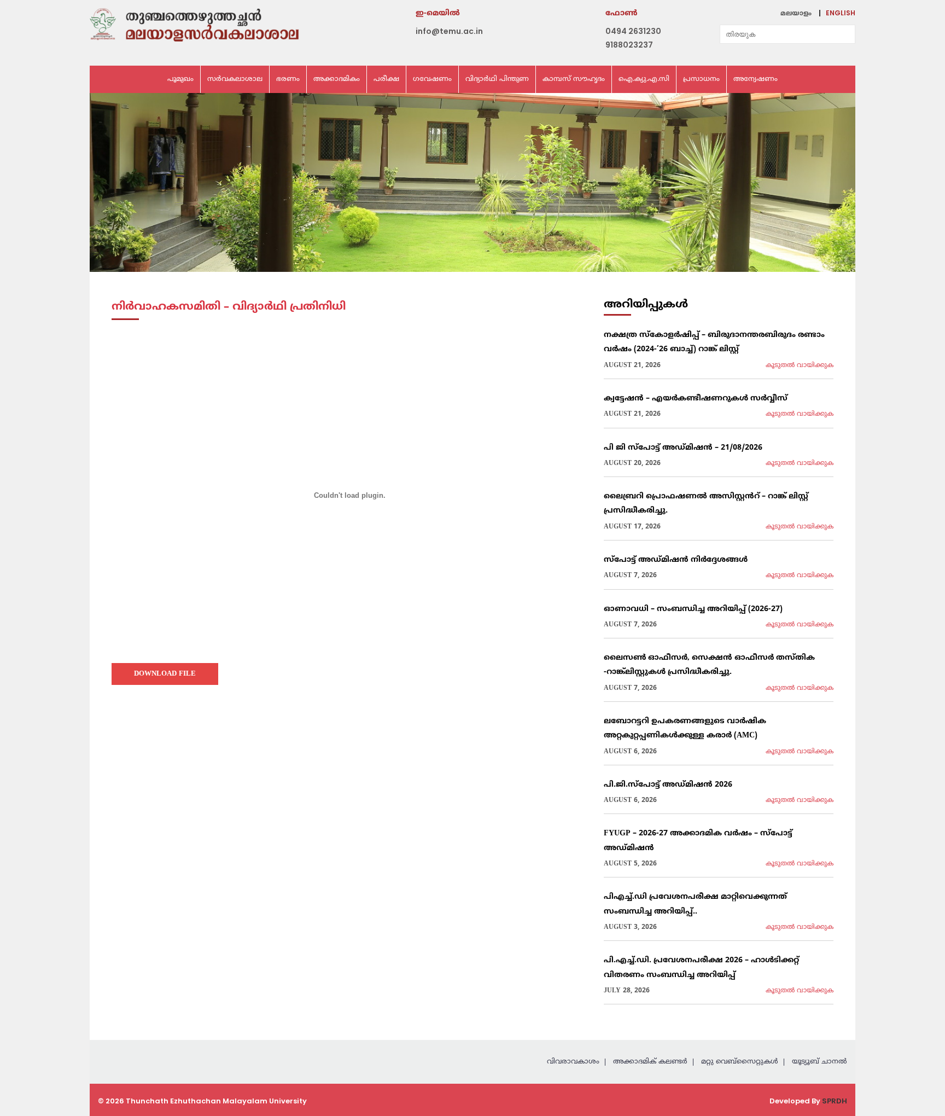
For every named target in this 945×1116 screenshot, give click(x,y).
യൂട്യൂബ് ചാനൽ (819, 1061)
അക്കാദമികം (336, 79)
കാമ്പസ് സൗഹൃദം (573, 79)
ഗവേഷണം (432, 79)
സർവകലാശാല (234, 79)
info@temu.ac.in (449, 31)
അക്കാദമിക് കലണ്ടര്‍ (650, 1061)
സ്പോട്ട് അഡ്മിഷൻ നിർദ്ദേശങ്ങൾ (676, 560)
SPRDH (834, 1101)
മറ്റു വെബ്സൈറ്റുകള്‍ (739, 1061)
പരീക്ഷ (386, 79)
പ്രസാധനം (701, 79)
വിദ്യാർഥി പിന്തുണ (497, 79)
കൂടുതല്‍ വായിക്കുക (799, 366)
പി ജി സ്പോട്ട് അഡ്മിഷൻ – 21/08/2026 (683, 447)
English (840, 13)
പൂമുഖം (180, 79)
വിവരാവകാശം (573, 1061)
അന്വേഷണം (755, 79)
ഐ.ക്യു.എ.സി (644, 79)
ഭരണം (288, 79)
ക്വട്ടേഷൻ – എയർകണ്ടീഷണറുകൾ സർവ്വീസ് (696, 398)
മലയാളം (796, 14)
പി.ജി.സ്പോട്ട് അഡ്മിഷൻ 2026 (668, 784)
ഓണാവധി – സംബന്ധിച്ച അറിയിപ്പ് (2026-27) (693, 609)
